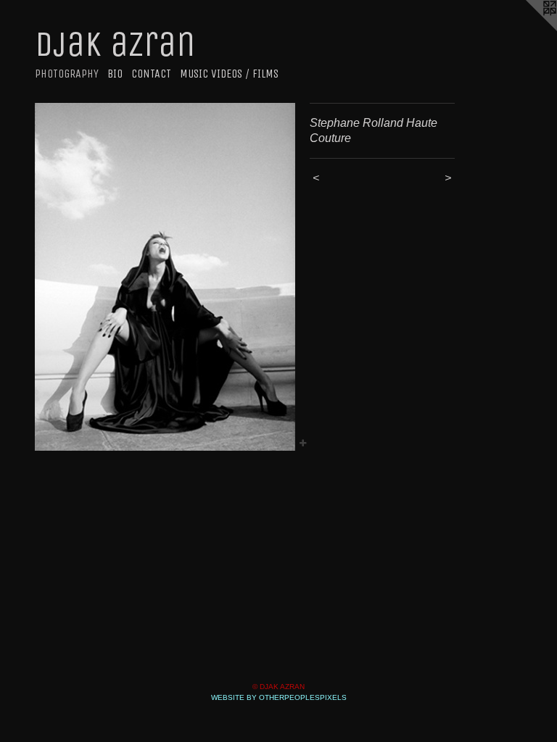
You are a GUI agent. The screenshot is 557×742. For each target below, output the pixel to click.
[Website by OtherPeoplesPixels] (528, 29)
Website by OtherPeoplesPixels (279, 697)
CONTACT (151, 73)
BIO (115, 73)
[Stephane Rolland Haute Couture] (165, 277)
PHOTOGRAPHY (67, 73)
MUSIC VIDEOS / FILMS (229, 73)
